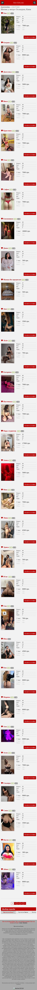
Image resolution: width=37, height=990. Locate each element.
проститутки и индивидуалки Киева (16, 983)
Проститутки (23, 912)
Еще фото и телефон (30, 37)
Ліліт (5, 340)
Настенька (7, 401)
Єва (5, 606)
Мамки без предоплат (12, 280)
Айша (5, 869)
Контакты (25, 922)
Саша (5, 810)
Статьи (20, 922)
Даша (5, 248)
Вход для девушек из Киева (8, 921)
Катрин (6, 42)
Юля (5, 577)
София (6, 189)
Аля (5, 727)
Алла (5, 753)
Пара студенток (10, 431)
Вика (5, 101)
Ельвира (7, 783)
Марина (6, 697)
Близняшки (8, 219)
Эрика (6, 547)
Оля (5, 160)
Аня (5, 309)
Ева (4, 13)
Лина (5, 518)
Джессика (7, 72)
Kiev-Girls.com (18, 3)
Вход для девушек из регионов (23, 921)
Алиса (5, 460)
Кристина (7, 131)
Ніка (5, 639)
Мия (5, 490)
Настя (5, 840)
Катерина (7, 372)
